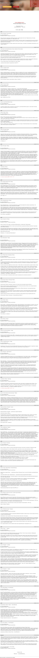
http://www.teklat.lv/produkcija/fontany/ (31, 644)
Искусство (15, 653)
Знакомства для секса (7, 6)
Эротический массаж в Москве (10, 657)
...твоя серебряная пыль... (21, 653)
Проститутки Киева (3, 657)
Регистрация (16, 6)
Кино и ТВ (32, 4)
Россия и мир (33, 6)
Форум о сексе (33, 0)
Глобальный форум (33, 5)
